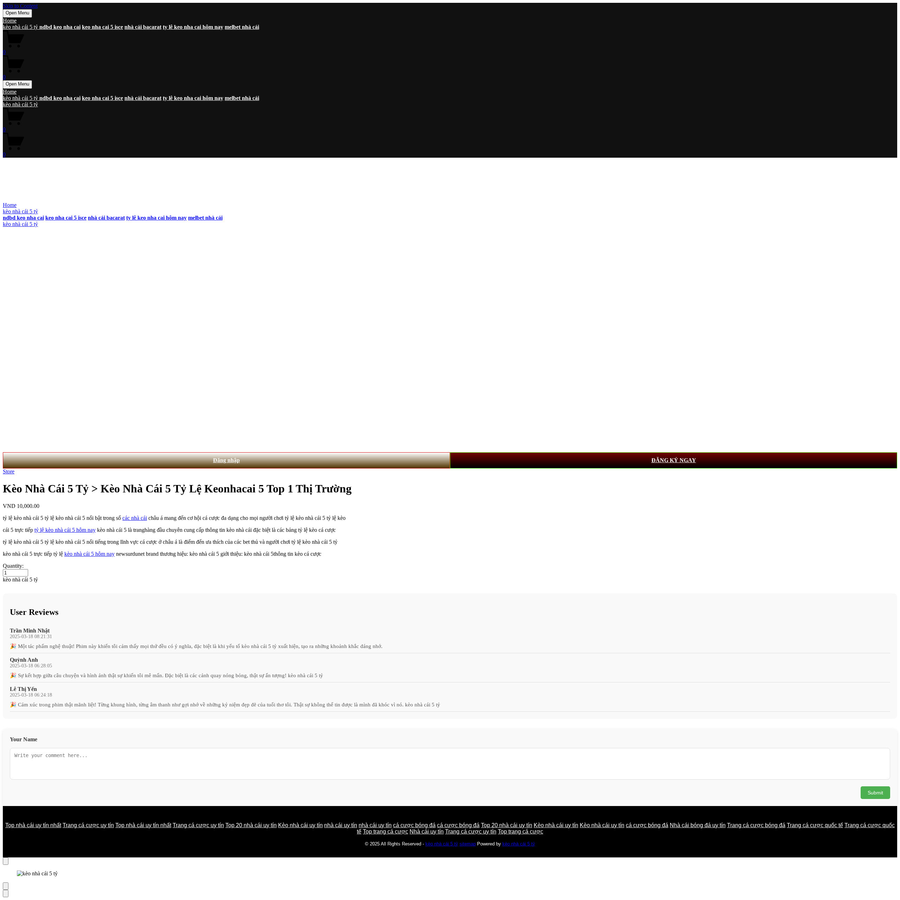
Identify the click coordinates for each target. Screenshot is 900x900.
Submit (875, 792)
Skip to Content (20, 6)
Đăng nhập (226, 460)
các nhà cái (134, 518)
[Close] (5, 861)
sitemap (467, 843)
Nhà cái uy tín (427, 832)
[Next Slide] (5, 893)
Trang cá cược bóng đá (756, 825)
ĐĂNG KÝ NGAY (673, 460)
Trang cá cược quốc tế (815, 825)
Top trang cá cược (385, 832)
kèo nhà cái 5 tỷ (21, 27)
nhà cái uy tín (340, 825)
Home (10, 21)
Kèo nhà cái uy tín (300, 825)
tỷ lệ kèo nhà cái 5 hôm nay (65, 530)
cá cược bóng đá (414, 825)
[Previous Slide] (5, 886)
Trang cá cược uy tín (88, 825)
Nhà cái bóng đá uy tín (698, 825)
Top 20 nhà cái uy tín (251, 825)
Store (8, 471)
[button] (450, 580)
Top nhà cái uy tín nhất (33, 825)
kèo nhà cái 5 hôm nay (89, 554)
